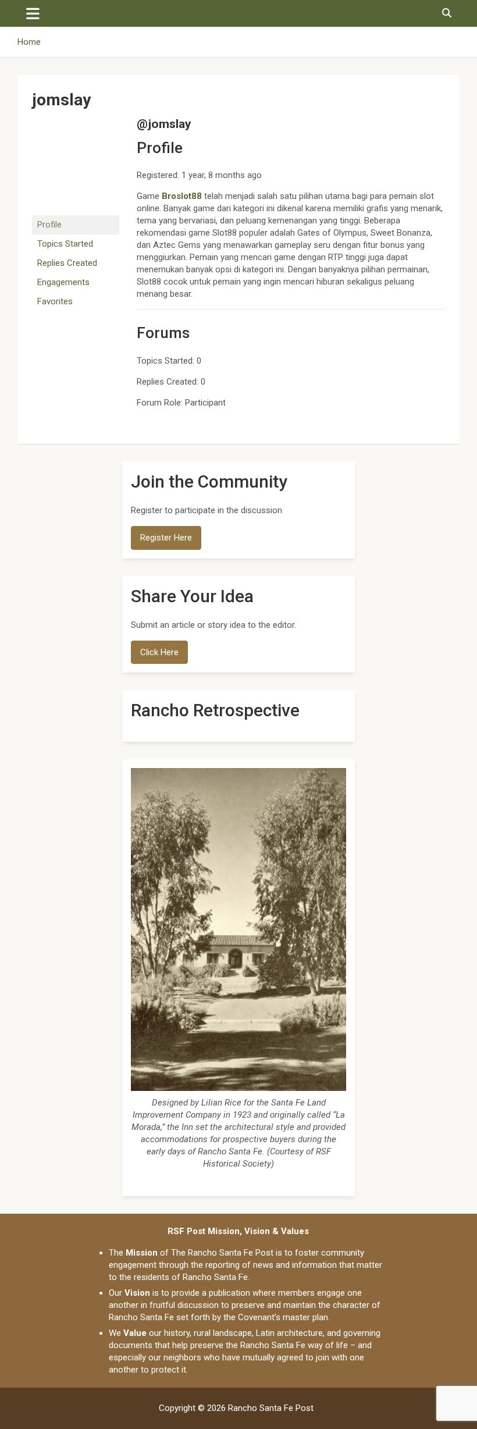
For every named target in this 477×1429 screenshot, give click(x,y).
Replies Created (67, 263)
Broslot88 (182, 196)
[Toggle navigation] (32, 13)
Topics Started (65, 244)
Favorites (55, 301)
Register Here (166, 537)
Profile (49, 224)
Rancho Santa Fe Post (271, 1408)
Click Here (159, 652)
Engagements (63, 282)
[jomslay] (75, 122)
